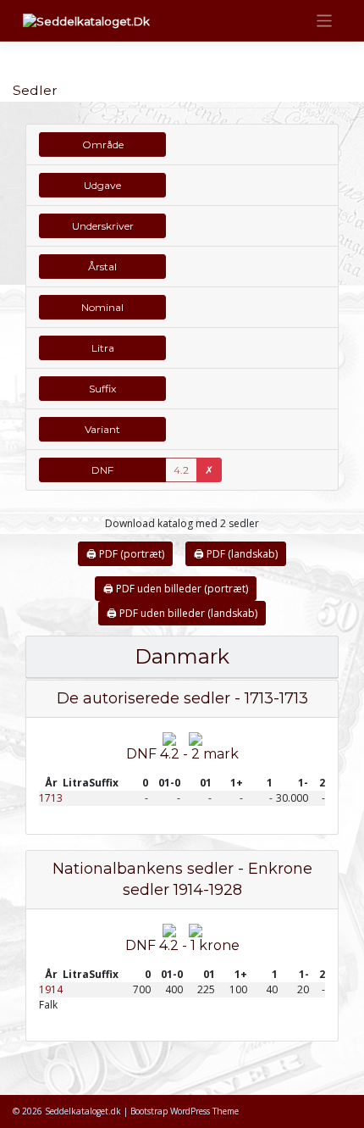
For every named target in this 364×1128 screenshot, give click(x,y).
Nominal (102, 307)
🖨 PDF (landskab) (236, 554)
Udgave (102, 185)
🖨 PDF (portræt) (125, 554)
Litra (102, 348)
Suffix (102, 388)
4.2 (181, 470)
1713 (51, 798)
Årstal (102, 266)
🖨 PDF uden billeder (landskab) (182, 613)
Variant (102, 429)
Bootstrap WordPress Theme (184, 1111)
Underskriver (103, 225)
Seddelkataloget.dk (83, 1111)
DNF (102, 470)
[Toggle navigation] (324, 20)
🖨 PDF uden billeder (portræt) (175, 588)
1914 (51, 989)
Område (103, 144)
